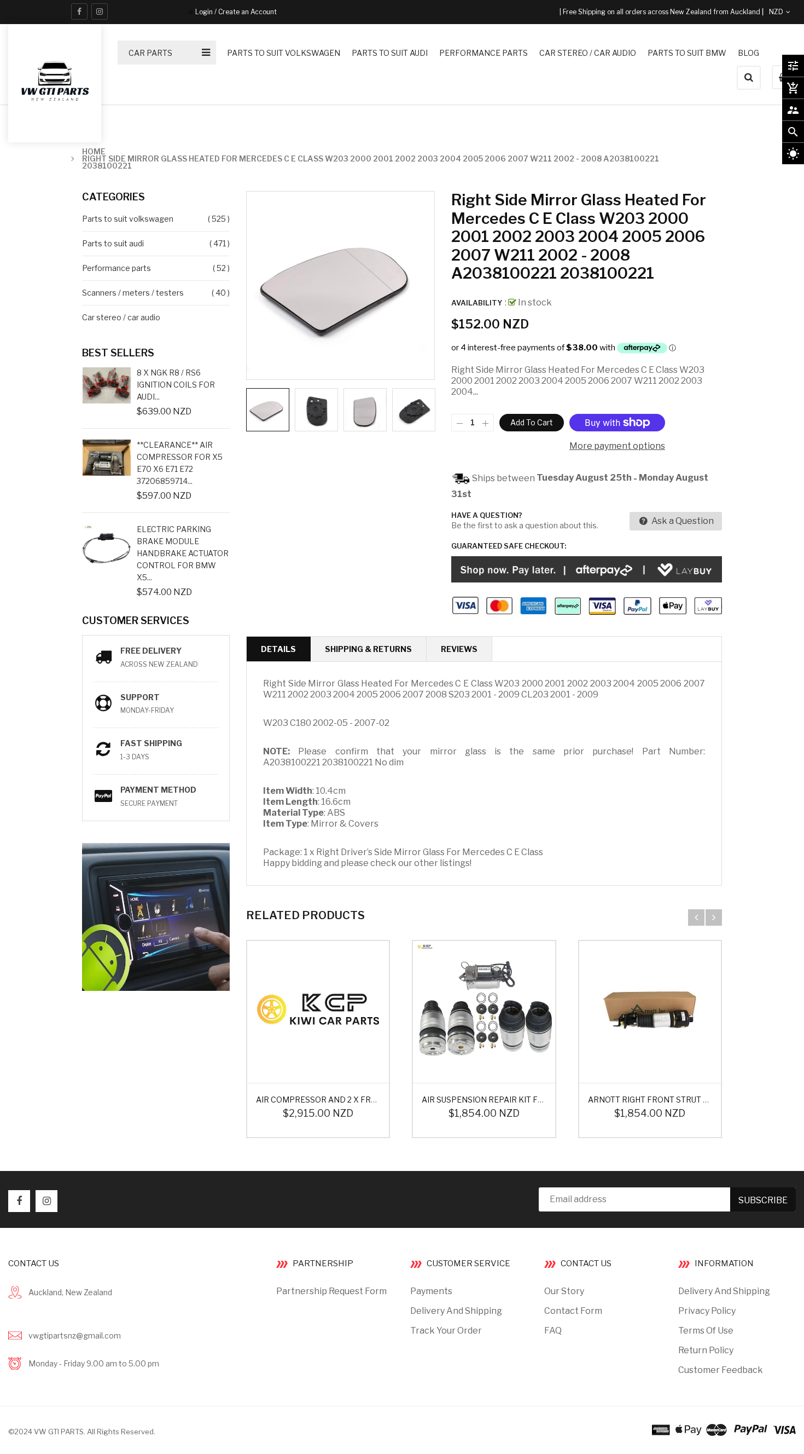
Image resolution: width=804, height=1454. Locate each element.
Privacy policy (707, 1311)
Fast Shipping (151, 743)
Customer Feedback (720, 1370)
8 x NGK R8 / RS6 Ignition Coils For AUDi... (176, 384)
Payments (431, 1291)
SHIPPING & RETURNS (368, 649)
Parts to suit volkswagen (127, 218)
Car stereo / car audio (121, 317)
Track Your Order (446, 1330)
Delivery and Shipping (456, 1311)
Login (204, 12)
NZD (789, 12)
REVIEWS (459, 649)
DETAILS (278, 649)
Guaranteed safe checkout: (508, 545)
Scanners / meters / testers (133, 292)
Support (140, 697)
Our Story (564, 1291)
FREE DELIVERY (151, 650)
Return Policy (705, 1350)
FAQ (553, 1330)
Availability (476, 302)
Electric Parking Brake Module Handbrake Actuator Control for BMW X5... (183, 553)
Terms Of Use (705, 1330)
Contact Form (573, 1311)
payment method (158, 789)
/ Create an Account (245, 12)
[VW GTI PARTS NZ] (724, 1428)
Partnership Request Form (331, 1291)
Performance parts (116, 268)
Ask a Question (682, 521)
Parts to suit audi (113, 243)
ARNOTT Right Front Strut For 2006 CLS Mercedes (695, 1099)
